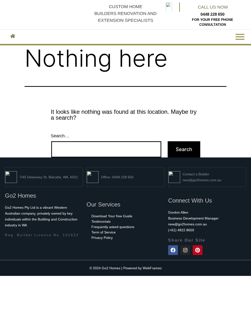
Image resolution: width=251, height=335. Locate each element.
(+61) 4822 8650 (181, 230)
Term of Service (103, 232)
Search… (60, 135)
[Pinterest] (197, 250)
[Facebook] (173, 250)
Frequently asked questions (112, 227)
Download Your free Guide (111, 216)
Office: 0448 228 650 (117, 177)
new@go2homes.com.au (202, 180)
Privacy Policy (102, 238)
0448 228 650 (213, 14)
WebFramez (152, 268)
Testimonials (101, 221)
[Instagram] (185, 250)
